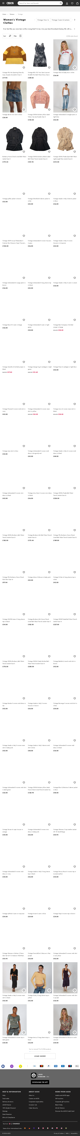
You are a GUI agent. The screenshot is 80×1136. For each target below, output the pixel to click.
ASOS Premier (6, 1105)
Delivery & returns (7, 1102)
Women (12, 14)
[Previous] (34, 20)
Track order (5, 1098)
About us (31, 1095)
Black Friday (59, 1105)
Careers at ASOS (34, 1098)
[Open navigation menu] (3, 3)
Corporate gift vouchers (62, 1102)
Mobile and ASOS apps (62, 1095)
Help (3, 1095)
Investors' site (33, 1105)
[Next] (74, 20)
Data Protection (7, 1114)
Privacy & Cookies (59, 1133)
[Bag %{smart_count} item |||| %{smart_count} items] (77, 3)
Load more (40, 1056)
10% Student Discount (9, 1108)
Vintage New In (43, 20)
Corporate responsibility (36, 1102)
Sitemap (4, 1111)
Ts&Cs (67, 1133)
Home (4, 14)
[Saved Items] (72, 3)
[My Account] (67, 3)
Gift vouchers (59, 1098)
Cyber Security (33, 1108)
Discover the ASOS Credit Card (64, 1111)
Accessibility (74, 1133)
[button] (25, 1128)
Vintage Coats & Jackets (61, 20)
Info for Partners (60, 1108)
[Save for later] (23, 67)
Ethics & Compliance (8, 1117)
